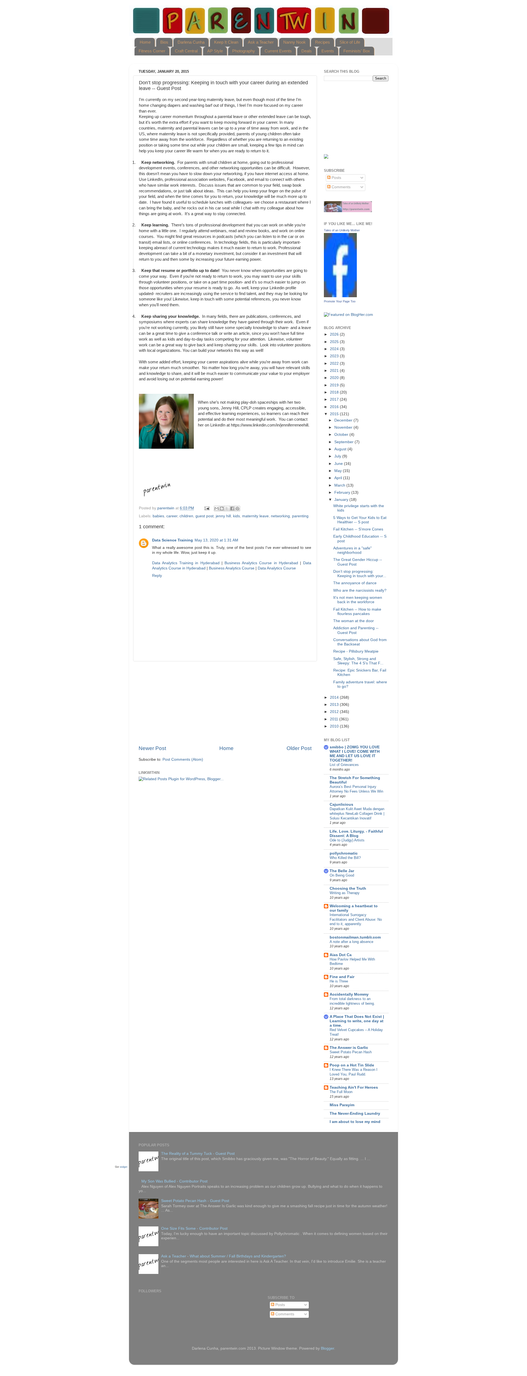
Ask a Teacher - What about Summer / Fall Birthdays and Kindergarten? (223, 1256)
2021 (335, 371)
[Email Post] (207, 508)
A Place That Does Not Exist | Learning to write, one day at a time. (357, 1021)
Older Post (299, 748)
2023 (335, 356)
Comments (340, 187)
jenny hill (223, 516)
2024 (335, 349)
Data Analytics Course (277, 568)
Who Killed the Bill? (345, 858)
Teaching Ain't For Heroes (354, 1087)
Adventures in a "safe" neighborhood (352, 550)
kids (236, 516)
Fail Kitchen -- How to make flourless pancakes (357, 611)
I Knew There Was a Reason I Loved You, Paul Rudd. (353, 1072)
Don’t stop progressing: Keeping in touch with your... (359, 573)
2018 (335, 392)
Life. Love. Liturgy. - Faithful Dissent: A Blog (356, 833)
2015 (335, 414)
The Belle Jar (342, 871)
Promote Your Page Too (339, 301)
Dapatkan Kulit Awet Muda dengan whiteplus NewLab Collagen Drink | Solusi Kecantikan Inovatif (357, 813)
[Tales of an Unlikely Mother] (340, 296)
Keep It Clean (226, 42)
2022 (335, 363)
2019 (335, 385)
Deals (306, 51)
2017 (335, 399)
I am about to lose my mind (355, 1122)
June (339, 464)
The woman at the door (353, 621)
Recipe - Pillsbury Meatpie (356, 651)
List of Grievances (344, 765)
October (341, 435)
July (338, 456)
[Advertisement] (225, 703)
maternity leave (255, 516)
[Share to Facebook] (232, 508)
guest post (204, 516)
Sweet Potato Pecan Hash (351, 1052)
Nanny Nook (294, 42)
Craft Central (186, 51)
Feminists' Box (356, 51)
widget (123, 1167)
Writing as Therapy (345, 893)
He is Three (339, 981)
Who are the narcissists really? (359, 590)
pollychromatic (344, 853)
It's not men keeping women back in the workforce (357, 600)
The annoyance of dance (355, 583)
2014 (335, 697)
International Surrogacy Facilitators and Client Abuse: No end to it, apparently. (356, 919)
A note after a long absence (351, 942)
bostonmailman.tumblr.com (355, 937)
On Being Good (342, 875)
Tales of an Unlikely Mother (342, 230)
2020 (335, 378)
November (344, 427)
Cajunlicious (341, 804)
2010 (335, 726)
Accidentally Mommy (349, 994)
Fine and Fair (342, 977)
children (186, 516)
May (338, 471)
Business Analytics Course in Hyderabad (261, 563)
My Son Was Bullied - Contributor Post (174, 1181)
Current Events (278, 51)
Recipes (322, 42)
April (338, 478)
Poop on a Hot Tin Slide (352, 1065)
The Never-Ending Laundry (355, 1113)
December (344, 420)
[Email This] (216, 508)
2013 (335, 705)
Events (327, 51)
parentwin (166, 508)
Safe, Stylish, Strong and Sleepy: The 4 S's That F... (358, 661)
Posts (335, 178)
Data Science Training (172, 540)
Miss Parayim (342, 1105)
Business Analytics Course (231, 568)
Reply (157, 576)
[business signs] (348, 211)
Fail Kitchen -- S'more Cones (358, 529)
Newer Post (152, 748)
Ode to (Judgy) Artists (347, 840)
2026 (335, 334)
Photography (243, 51)
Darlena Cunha (191, 42)
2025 (335, 342)
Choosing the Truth (348, 888)
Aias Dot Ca (341, 955)
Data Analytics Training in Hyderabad (186, 563)
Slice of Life (350, 42)
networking (280, 516)
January (341, 500)
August (340, 449)
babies (158, 516)
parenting (300, 516)
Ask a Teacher (261, 42)
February (342, 492)
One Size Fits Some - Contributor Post (194, 1228)
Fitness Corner (152, 51)
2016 (335, 407)
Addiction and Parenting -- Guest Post (356, 630)
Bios (164, 42)
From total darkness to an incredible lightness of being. (352, 1001)
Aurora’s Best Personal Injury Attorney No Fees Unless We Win (356, 789)
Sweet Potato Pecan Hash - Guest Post (195, 1201)
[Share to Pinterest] (237, 508)
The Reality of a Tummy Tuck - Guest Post (198, 1154)
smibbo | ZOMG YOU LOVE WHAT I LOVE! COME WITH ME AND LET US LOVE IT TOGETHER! (355, 753)
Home (145, 42)
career (171, 516)
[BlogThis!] (222, 508)
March (340, 485)
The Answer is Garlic (349, 1048)
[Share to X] (227, 508)
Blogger (327, 1348)
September (344, 442)
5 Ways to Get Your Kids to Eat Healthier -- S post (359, 520)
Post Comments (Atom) (182, 759)
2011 (334, 719)
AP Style (215, 51)
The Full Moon (341, 1092)
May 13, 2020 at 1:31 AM (216, 540)
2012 (335, 712)
